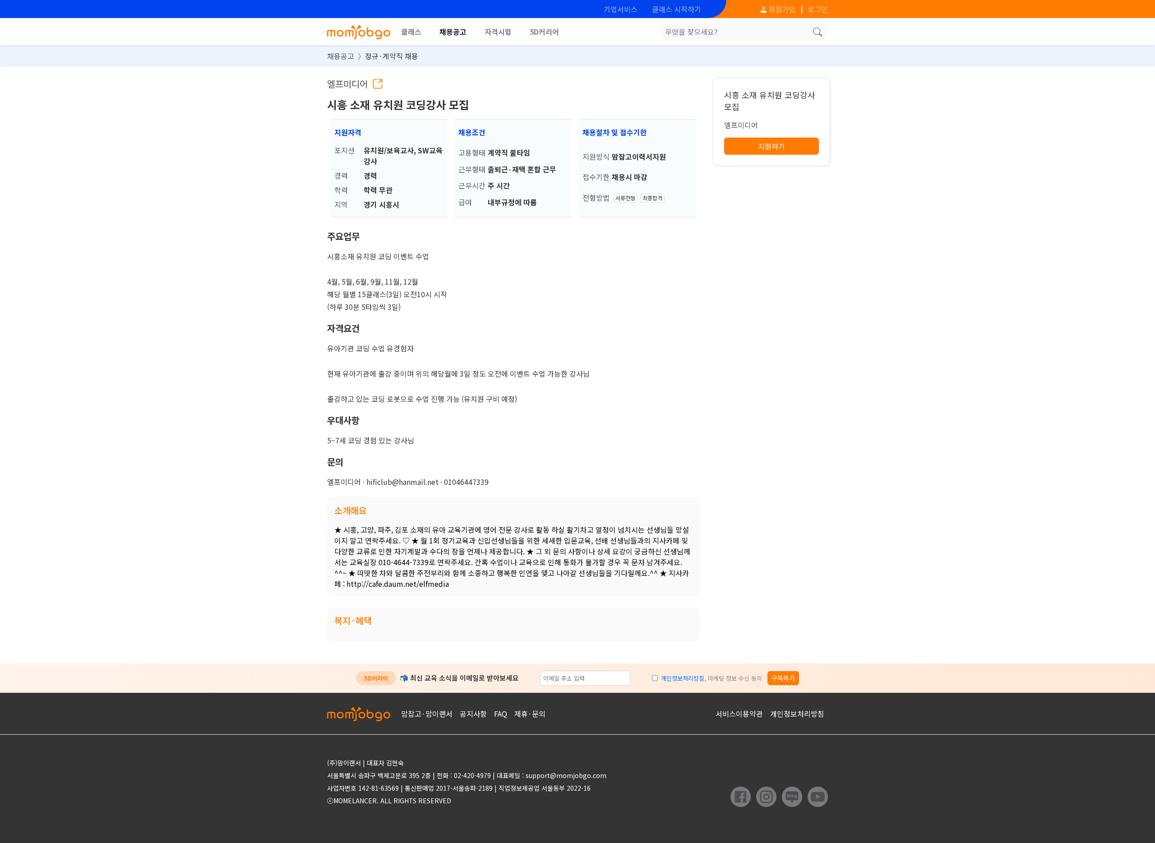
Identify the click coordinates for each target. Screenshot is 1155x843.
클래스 (411, 31)
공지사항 (473, 713)
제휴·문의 (529, 713)
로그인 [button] (818, 9)
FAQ (500, 713)
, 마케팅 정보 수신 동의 (711, 678)
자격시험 (498, 31)
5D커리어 (544, 31)
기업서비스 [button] (621, 9)
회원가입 (781, 9)
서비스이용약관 (739, 713)
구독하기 (783, 677)
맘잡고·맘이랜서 (427, 713)
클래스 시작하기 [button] (676, 9)
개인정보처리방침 (682, 678)
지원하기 (771, 146)
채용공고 (453, 31)
